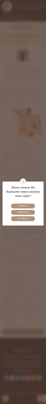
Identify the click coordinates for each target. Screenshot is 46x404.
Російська (23, 206)
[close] (23, 181)
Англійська (23, 218)
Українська (23, 212)
